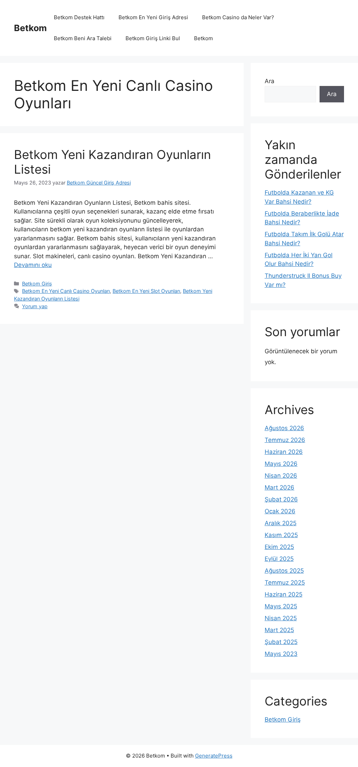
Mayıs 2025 (281, 606)
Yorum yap (35, 306)
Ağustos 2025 (284, 570)
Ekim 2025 (279, 546)
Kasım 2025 (281, 534)
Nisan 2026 (281, 475)
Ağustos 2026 (284, 428)
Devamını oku (33, 264)
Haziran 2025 (283, 594)
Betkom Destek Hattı (79, 17)
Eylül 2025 (279, 558)
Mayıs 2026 (281, 463)
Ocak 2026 (280, 511)
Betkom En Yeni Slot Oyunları (146, 291)
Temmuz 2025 (285, 582)
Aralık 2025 (280, 523)
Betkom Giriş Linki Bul (153, 38)
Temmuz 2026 (285, 439)
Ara (269, 81)
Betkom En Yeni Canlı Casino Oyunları (66, 291)
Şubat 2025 (281, 641)
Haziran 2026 (284, 451)
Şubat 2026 (281, 499)
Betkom (30, 28)
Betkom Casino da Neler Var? (238, 17)
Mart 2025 (279, 630)
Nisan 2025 (281, 618)
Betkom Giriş (37, 284)
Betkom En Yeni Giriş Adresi (153, 17)
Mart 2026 (279, 487)
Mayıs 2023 (281, 653)
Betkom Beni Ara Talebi (83, 38)
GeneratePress (213, 755)
